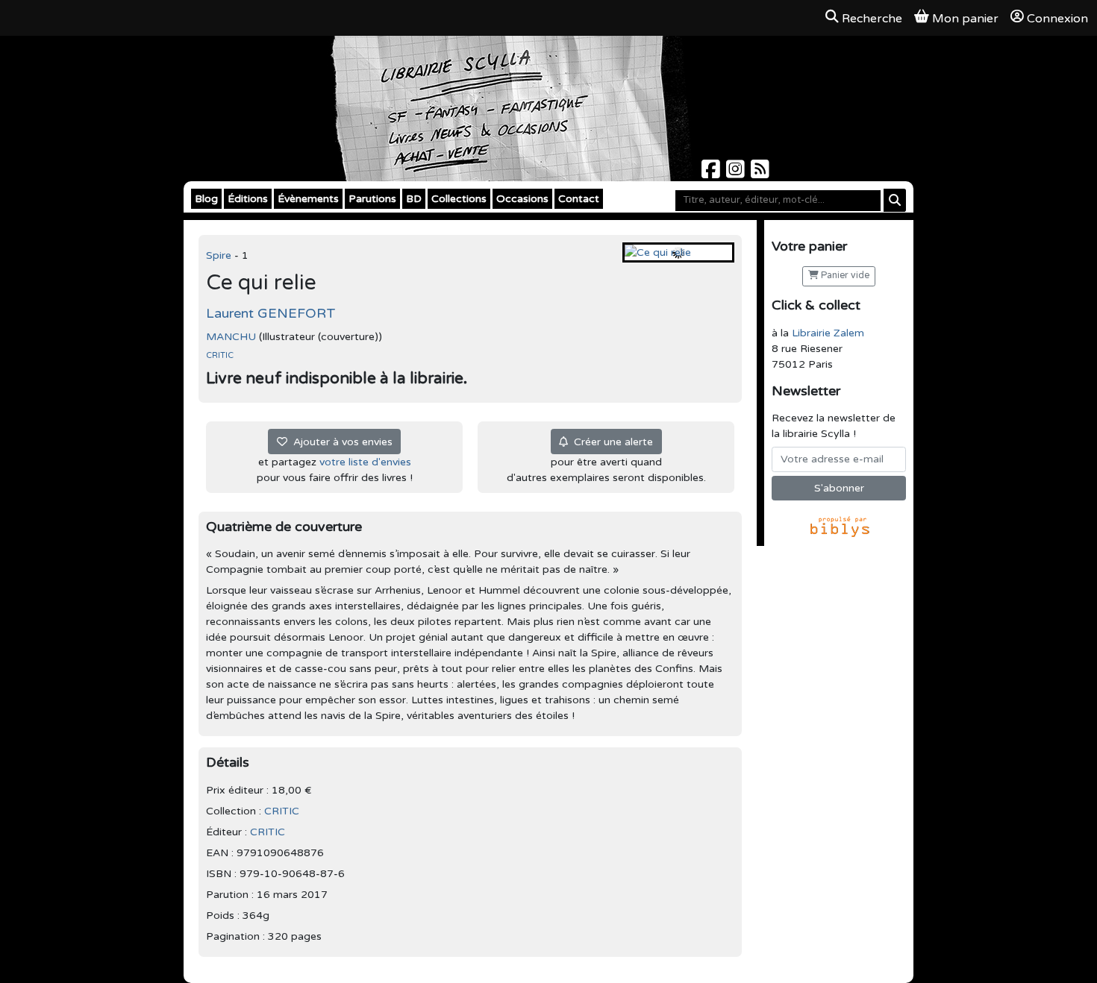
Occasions (522, 198)
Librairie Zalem (828, 333)
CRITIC (220, 355)
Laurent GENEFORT (271, 313)
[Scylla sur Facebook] (712, 173)
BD (414, 198)
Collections (459, 198)
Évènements (308, 198)
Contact (578, 198)
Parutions (372, 198)
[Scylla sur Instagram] (737, 173)
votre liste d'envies (365, 462)
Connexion (1057, 18)
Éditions (248, 198)
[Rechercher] (895, 200)
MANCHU (231, 336)
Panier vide (844, 275)
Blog (206, 198)
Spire (220, 255)
